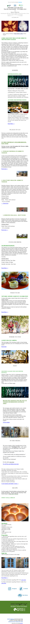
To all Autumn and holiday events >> (10, 483)
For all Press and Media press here (11, 464)
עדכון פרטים (18, 621)
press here (12, 462)
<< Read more (4, 203)
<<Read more (4, 168)
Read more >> (4, 230)
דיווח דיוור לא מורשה (11, 621)
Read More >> (11, 123)
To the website (6, 422)
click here (20, 2)
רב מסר (21, 623)
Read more (3, 346)
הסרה (22, 621)
